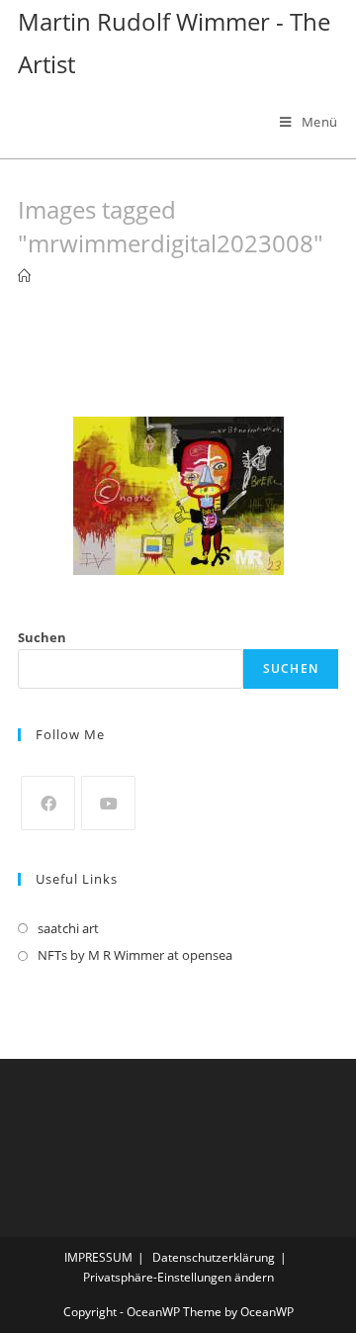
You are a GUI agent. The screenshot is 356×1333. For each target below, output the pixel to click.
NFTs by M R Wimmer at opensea (135, 955)
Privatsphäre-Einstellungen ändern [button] (178, 1277)
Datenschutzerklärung (213, 1257)
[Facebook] (48, 803)
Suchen (42, 637)
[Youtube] (108, 803)
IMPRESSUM (98, 1257)
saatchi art (68, 928)
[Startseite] (24, 276)
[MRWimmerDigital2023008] (178, 496)
